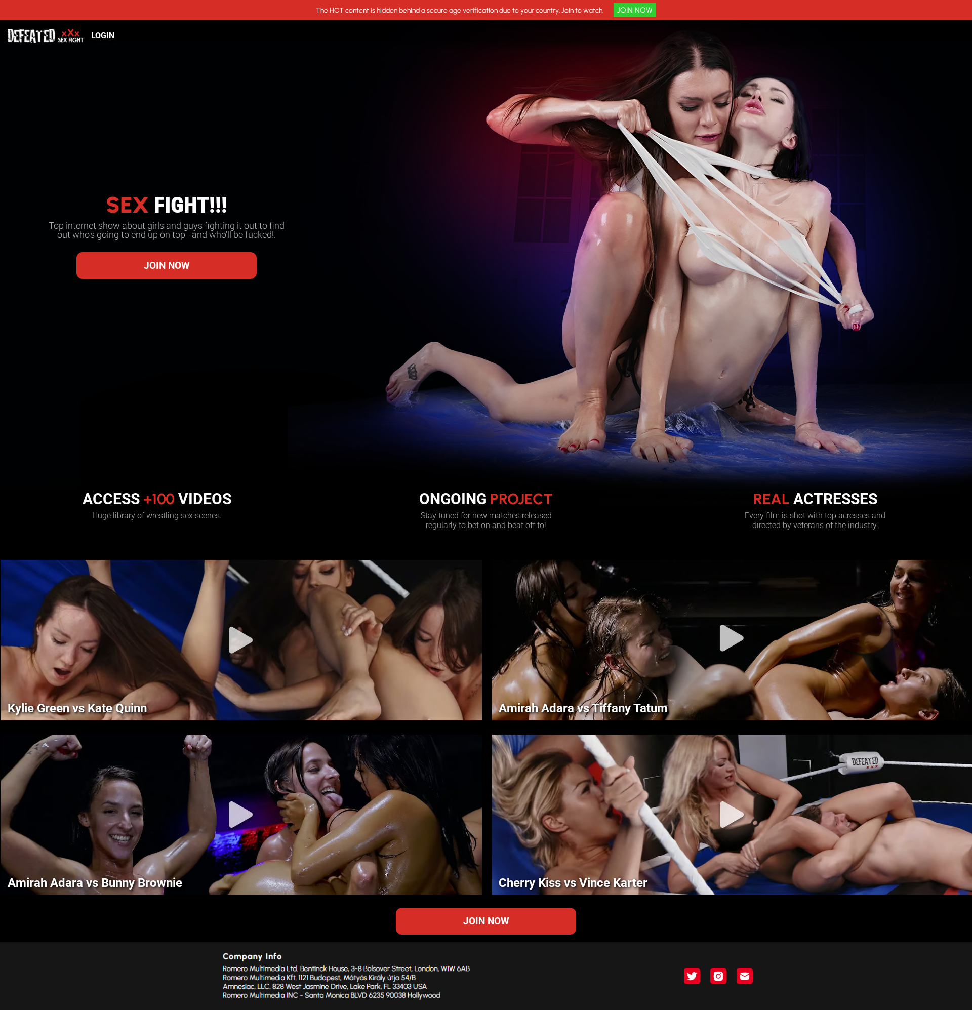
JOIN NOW (635, 10)
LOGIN (102, 36)
